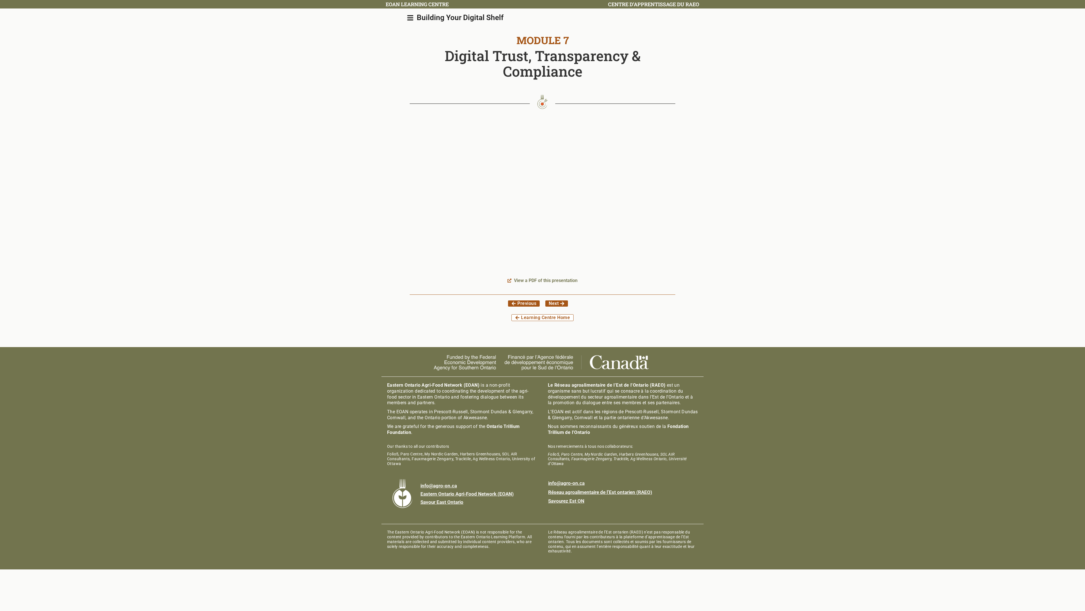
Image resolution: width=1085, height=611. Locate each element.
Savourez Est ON (566, 501)
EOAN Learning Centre (417, 4)
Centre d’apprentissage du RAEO (653, 4)
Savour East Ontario (441, 502)
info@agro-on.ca (438, 486)
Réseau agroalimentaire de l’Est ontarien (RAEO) (600, 492)
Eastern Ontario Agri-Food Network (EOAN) (467, 494)
